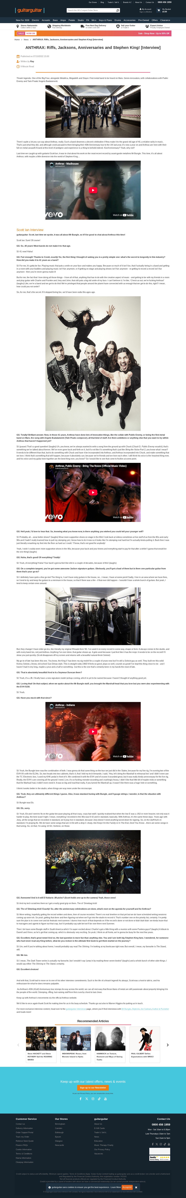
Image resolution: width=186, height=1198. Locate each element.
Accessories (130, 20)
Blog (102, 2)
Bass (55, 20)
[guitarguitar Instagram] (93, 1099)
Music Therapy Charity (103, 1145)
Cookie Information (24, 1149)
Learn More (116, 1187)
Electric (35, 20)
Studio (81, 20)
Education (98, 1141)
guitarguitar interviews (76, 1009)
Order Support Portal (24, 1132)
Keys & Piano (105, 20)
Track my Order (22, 1137)
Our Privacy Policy (102, 1149)
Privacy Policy (85, 1093)
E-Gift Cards (99, 1128)
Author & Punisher (160, 1009)
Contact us (20, 1124)
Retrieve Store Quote (25, 1141)
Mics (94, 20)
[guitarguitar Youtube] (105, 1099)
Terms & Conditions (24, 1154)
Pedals (72, 20)
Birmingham (60, 1124)
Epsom (58, 1137)
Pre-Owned (143, 20)
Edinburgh (59, 1132)
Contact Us (150, 2)
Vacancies (98, 1154)
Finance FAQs (22, 1145)
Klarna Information (23, 1158)
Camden (58, 1128)
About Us (138, 2)
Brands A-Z (127, 2)
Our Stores (93, 2)
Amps (63, 20)
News (26, 39)
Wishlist (149, 12)
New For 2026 (22, 20)
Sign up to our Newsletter (93, 1088)
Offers (155, 20)
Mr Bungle (126, 1009)
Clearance (165, 20)
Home (17, 39)
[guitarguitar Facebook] (80, 1099)
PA (87, 20)
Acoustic (46, 20)
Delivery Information (24, 1128)
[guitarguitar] (29, 10)
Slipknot (135, 1009)
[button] (158, 10)
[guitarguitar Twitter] (86, 1099)
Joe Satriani (145, 1009)
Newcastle (59, 1145)
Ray (32, 61)
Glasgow (59, 1141)
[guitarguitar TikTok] (99, 1099)
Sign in (142, 12)
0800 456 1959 (164, 2)
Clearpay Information (24, 1162)
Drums (118, 20)
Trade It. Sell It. (113, 2)
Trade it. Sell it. (100, 1132)
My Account (146, 9)
